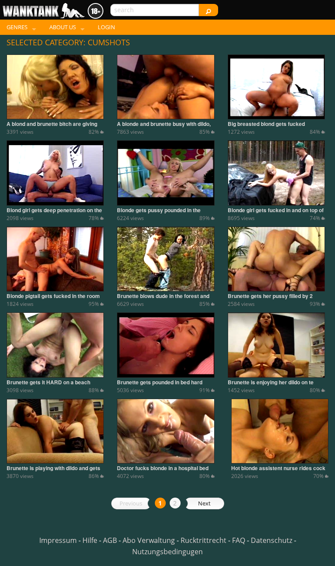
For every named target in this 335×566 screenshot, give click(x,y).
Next (204, 503)
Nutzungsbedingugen (167, 551)
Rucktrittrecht (203, 540)
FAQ (238, 540)
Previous (131, 503)
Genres (17, 27)
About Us (62, 27)
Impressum (58, 540)
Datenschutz (271, 540)
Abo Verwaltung (149, 540)
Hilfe (89, 540)
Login (106, 27)
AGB (110, 540)
